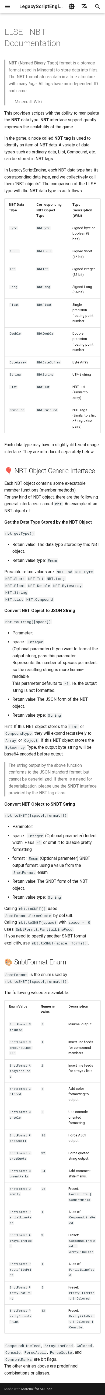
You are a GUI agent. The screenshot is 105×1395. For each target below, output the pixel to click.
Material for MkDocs (36, 1389)
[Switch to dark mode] (71, 6)
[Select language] (84, 6)
